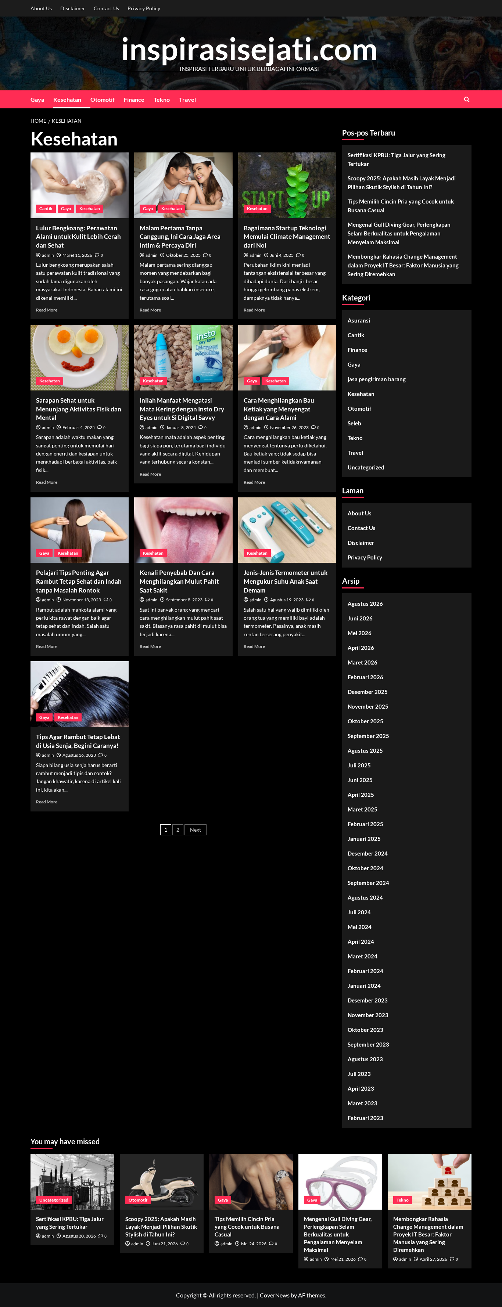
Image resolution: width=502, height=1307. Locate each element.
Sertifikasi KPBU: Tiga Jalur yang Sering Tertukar (396, 159)
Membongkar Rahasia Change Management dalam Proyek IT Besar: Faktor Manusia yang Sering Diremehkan (403, 265)
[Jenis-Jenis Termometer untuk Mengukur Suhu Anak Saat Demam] (287, 530)
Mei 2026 (360, 633)
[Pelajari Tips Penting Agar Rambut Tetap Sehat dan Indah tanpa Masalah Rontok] (80, 530)
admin (48, 255)
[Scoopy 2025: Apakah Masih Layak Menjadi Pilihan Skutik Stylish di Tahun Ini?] (162, 1182)
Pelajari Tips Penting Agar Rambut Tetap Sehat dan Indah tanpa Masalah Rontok (79, 581)
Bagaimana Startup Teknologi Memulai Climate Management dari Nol (287, 236)
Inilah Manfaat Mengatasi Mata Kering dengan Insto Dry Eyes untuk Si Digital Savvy (182, 409)
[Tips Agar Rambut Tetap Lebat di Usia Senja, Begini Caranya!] (80, 694)
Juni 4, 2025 (282, 255)
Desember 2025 (368, 691)
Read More (46, 310)
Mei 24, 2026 (253, 1243)
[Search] (466, 99)
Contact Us (106, 8)
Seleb (354, 423)
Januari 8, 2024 (181, 427)
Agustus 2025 (365, 750)
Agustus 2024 (365, 897)
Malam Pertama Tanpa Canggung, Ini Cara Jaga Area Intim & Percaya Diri (180, 236)
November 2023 (368, 1015)
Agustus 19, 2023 (287, 599)
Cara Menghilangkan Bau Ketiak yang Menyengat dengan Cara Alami (279, 409)
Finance (134, 99)
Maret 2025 (362, 809)
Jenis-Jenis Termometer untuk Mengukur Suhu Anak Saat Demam (285, 581)
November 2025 (368, 706)
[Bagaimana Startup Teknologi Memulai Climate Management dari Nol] (287, 185)
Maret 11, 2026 (77, 255)
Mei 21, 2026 (343, 1259)
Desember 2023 (368, 1000)
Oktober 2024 (365, 868)
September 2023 (368, 1044)
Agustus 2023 (365, 1059)
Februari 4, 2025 (78, 427)
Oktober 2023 (365, 1029)
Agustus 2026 (365, 603)
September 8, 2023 (184, 599)
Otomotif (102, 99)
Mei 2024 (360, 926)
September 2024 (368, 882)
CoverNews (275, 1295)
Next (195, 830)
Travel (187, 99)
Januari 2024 (364, 985)
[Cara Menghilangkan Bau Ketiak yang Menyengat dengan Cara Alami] (287, 357)
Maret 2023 (362, 1103)
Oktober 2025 (365, 721)
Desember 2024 (368, 853)
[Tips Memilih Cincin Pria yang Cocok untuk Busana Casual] (251, 1182)
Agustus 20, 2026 (79, 1236)
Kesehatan (67, 99)
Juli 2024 (359, 912)
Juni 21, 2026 (165, 1243)
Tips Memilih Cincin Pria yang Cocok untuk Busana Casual (401, 205)
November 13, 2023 (81, 599)
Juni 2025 (360, 780)
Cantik (46, 208)
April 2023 (361, 1088)
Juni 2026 (360, 618)
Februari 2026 (365, 677)
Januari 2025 (364, 838)
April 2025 (361, 794)
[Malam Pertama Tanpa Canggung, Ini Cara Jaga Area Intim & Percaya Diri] (183, 185)
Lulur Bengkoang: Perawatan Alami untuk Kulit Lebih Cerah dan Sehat (78, 236)
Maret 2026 (362, 662)
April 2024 (361, 941)
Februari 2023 (365, 1118)
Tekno (162, 99)
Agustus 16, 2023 (79, 755)
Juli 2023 (359, 1073)
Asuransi (359, 320)
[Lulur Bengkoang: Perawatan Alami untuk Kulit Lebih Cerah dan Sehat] (80, 185)
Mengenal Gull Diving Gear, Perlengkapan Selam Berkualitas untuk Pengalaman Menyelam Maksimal (399, 233)
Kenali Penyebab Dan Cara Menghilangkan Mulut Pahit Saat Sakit (179, 581)
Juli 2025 (359, 765)
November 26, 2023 (289, 427)
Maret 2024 (362, 956)
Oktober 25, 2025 (183, 255)
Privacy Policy (144, 8)
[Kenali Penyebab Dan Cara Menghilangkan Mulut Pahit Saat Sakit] (183, 530)
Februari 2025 (365, 824)
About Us (41, 8)
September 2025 (368, 735)
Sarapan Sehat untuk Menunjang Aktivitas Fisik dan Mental (78, 409)
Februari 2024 (365, 971)
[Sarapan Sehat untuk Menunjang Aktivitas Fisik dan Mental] (80, 357)
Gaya (37, 99)
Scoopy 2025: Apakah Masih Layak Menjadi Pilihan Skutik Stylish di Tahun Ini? (402, 182)
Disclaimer (72, 8)
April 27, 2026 (433, 1259)
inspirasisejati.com (249, 48)
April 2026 (361, 647)
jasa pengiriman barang (377, 379)
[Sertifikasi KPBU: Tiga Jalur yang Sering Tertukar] (72, 1182)
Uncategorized (366, 467)
